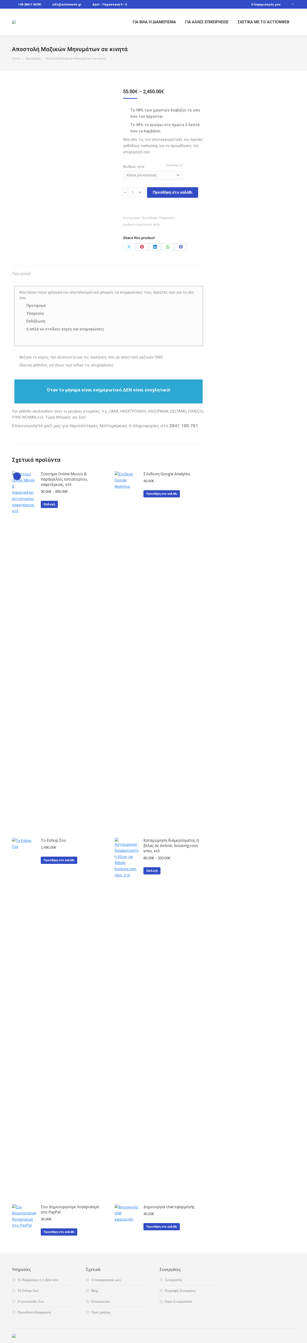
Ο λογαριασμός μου (265, 4)
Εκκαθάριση (174, 165)
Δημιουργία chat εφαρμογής (169, 1206)
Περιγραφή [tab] (21, 273)
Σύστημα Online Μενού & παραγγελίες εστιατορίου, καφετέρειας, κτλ (64, 479)
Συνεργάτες (173, 1280)
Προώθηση (149, 218)
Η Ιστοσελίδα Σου (31, 1301)
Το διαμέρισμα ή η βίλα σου (38, 1280)
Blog (94, 1291)
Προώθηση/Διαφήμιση (34, 1312)
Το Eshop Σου (53, 840)
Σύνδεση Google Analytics (166, 474)
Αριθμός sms (133, 166)
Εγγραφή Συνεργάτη (180, 1291)
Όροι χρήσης (101, 1312)
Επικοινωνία (100, 1301)
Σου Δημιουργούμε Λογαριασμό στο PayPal (70, 1209)
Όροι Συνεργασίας (178, 1301)
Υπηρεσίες (166, 218)
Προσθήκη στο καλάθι (172, 192)
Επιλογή (49, 504)
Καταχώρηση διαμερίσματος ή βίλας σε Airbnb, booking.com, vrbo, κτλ (171, 846)
